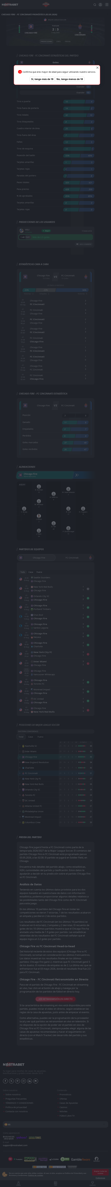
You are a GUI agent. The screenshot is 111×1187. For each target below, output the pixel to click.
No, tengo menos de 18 (70, 79)
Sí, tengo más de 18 (42, 79)
